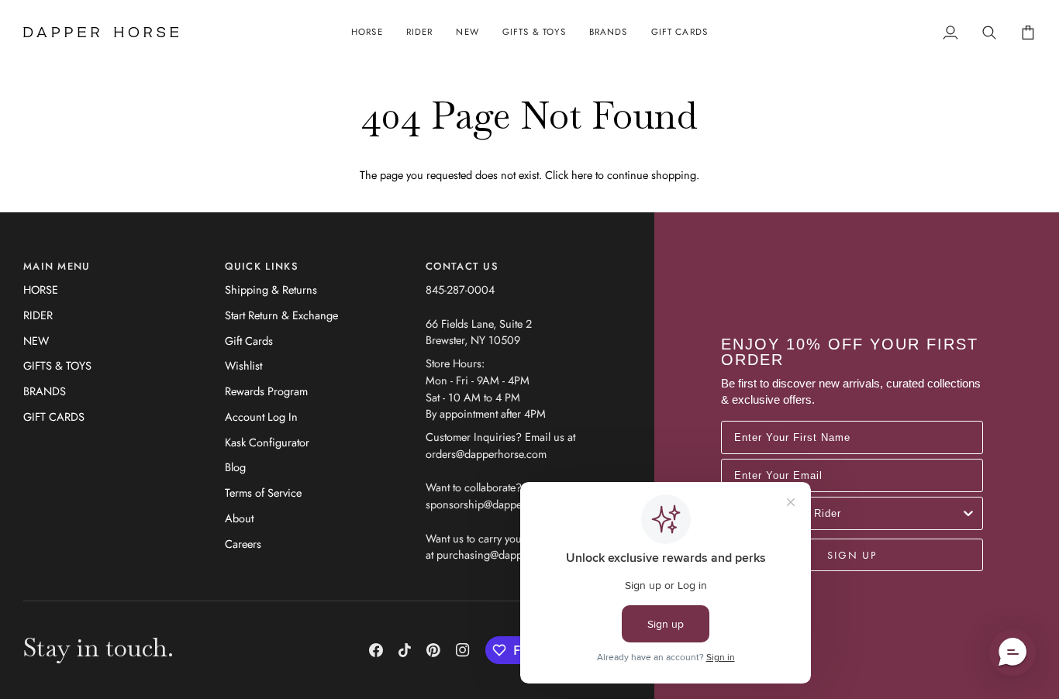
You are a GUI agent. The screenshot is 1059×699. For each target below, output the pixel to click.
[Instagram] (463, 650)
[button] (367, 32)
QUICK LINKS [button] (261, 266)
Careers (243, 543)
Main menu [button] (57, 266)
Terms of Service (263, 492)
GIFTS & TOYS (57, 365)
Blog (235, 467)
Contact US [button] (462, 266)
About (239, 518)
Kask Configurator (267, 442)
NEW (36, 340)
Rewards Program (266, 391)
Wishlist (243, 365)
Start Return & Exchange (281, 315)
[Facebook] (376, 650)
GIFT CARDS (54, 416)
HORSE (40, 289)
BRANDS (44, 391)
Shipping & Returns (271, 289)
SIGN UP (852, 555)
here (581, 175)
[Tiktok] (404, 650)
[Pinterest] (433, 650)
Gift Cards (249, 340)
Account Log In (261, 416)
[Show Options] (968, 513)
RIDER (38, 315)
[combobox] (847, 513)
